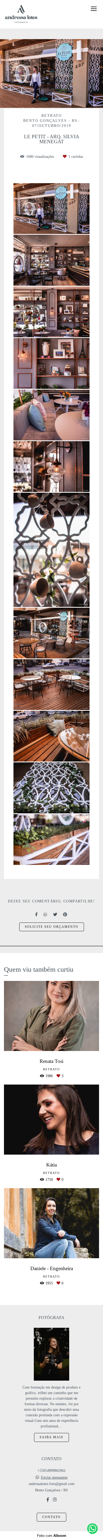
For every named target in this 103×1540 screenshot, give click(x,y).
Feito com (51, 1536)
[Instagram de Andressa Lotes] (55, 1499)
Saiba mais (51, 1437)
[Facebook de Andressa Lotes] (47, 1499)
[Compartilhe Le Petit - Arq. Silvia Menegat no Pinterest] (65, 914)
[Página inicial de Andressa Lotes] (21, 14)
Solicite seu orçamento (51, 927)
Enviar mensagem (54, 1477)
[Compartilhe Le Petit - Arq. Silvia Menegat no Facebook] (36, 914)
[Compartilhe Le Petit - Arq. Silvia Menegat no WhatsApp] (46, 914)
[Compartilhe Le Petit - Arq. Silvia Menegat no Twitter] (55, 914)
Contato (51, 1517)
